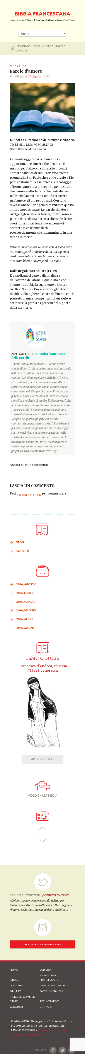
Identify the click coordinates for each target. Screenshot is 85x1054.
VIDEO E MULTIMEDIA (42, 795)
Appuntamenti (50, 1001)
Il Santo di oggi (42, 658)
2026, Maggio (26, 610)
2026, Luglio (25, 593)
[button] (42, 828)
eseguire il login (29, 495)
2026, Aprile (25, 619)
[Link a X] (62, 1050)
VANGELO (22, 551)
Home (14, 969)
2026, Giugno (26, 601)
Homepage (24, 46)
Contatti (46, 1006)
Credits (34, 1035)
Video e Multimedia (53, 985)
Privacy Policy (19, 1035)
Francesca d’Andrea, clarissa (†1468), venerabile (42, 668)
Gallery (15, 991)
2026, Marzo (25, 628)
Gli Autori (17, 1006)
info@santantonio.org (51, 1030)
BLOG (37, 46)
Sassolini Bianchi (51, 991)
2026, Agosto (26, 584)
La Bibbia (45, 969)
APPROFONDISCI (42, 759)
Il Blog (48, 46)
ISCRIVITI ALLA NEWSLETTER (42, 944)
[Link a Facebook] (53, 1050)
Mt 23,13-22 (18, 66)
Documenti (18, 985)
